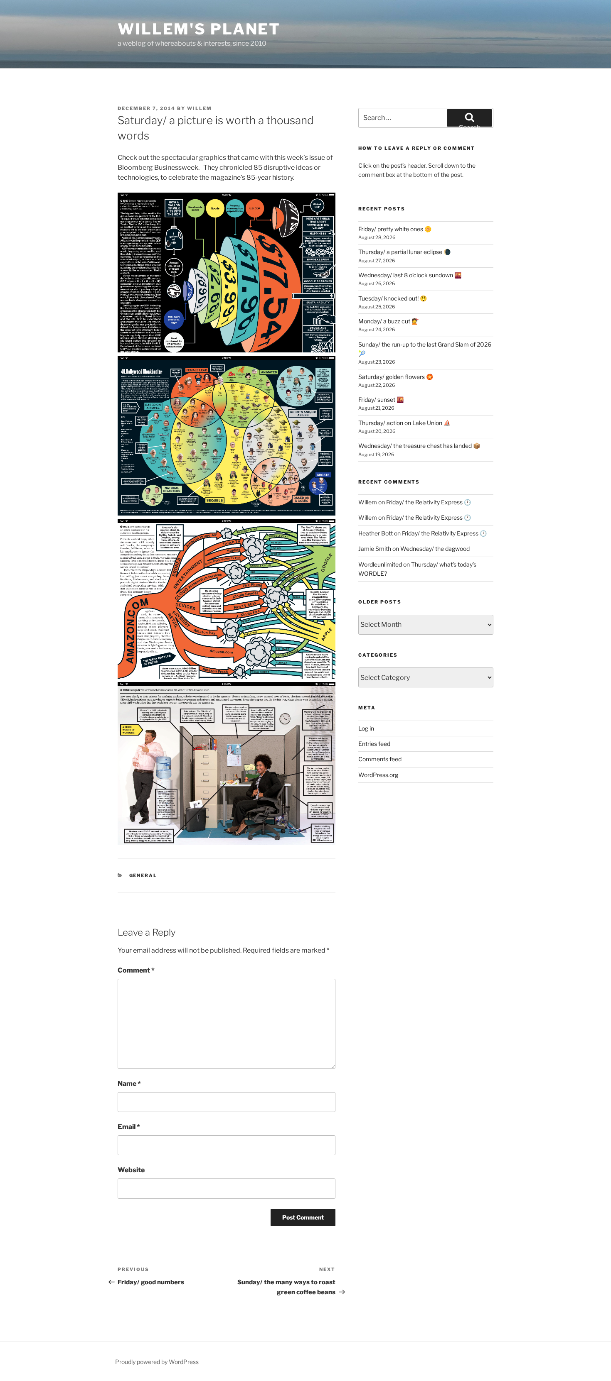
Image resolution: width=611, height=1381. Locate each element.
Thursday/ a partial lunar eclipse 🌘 (404, 251)
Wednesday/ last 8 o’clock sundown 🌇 (409, 275)
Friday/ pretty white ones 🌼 (394, 228)
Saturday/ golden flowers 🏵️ (395, 376)
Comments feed (380, 759)
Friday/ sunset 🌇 (381, 399)
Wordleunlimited (380, 564)
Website (131, 1170)
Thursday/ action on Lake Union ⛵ (404, 422)
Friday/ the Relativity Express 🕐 (428, 502)
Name (129, 1084)
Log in (366, 728)
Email (129, 1127)
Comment (136, 970)
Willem (199, 108)
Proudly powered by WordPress (157, 1361)
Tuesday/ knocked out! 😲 (392, 298)
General (143, 875)
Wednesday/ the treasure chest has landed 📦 (419, 445)
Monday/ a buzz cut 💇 (388, 321)
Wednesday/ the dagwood (435, 548)
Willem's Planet (199, 29)
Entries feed (374, 743)
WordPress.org (378, 774)
